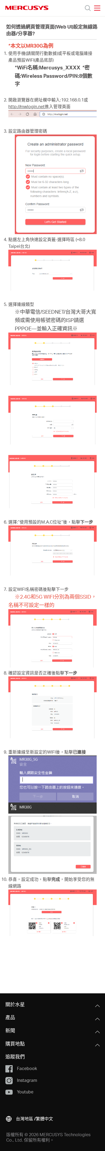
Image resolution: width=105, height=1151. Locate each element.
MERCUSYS (26, 8)
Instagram (27, 1080)
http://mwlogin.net (26, 106)
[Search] (88, 8)
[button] (29, 1118)
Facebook (27, 1068)
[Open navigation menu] (97, 8)
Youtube (25, 1091)
